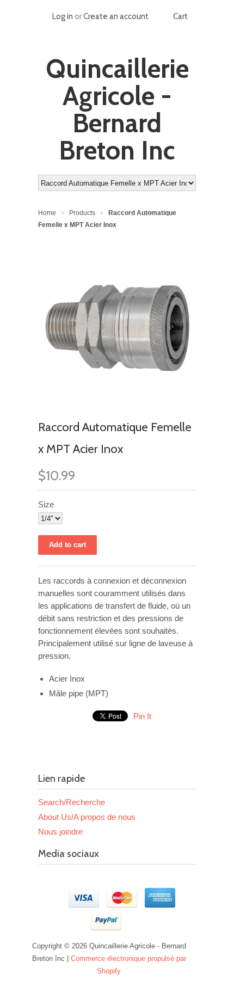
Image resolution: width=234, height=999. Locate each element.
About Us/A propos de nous (87, 817)
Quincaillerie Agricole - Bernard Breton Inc (117, 109)
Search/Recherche (71, 802)
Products (82, 213)
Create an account (116, 16)
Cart (180, 16)
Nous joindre (60, 831)
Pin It (142, 716)
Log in (62, 16)
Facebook (47, 880)
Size (46, 504)
